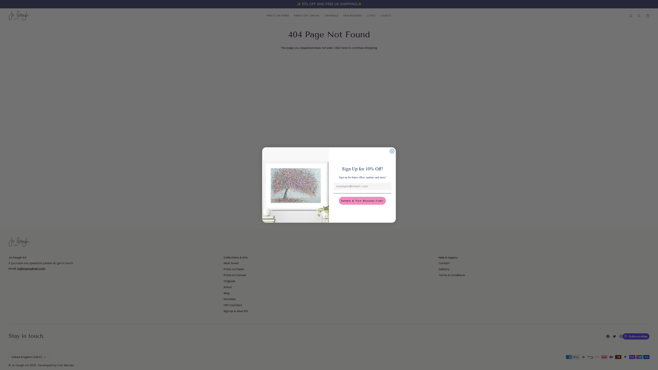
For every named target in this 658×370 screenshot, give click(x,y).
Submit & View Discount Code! (362, 200)
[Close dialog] (392, 151)
